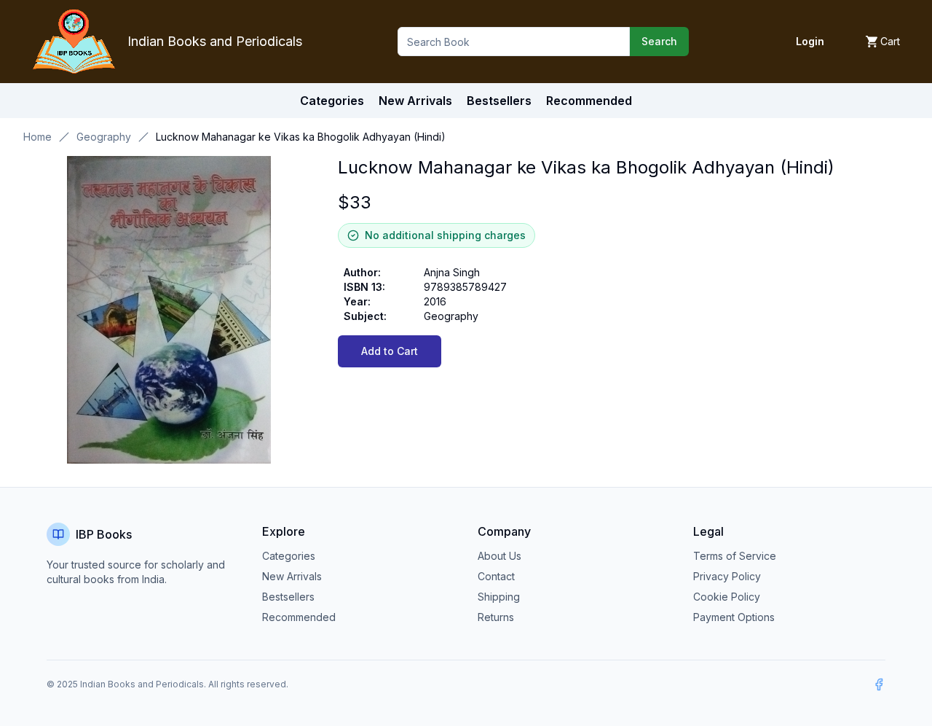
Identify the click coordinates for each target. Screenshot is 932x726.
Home (37, 136)
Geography (103, 136)
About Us (499, 556)
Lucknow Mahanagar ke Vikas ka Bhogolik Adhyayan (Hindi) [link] (301, 136)
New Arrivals (292, 576)
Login (810, 41)
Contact (496, 576)
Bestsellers (288, 596)
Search (659, 41)
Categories (332, 100)
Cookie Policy (726, 596)
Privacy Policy (727, 576)
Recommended (299, 617)
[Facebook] (878, 684)
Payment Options (734, 617)
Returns (496, 617)
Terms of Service (734, 556)
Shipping (499, 596)
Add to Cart (389, 351)
